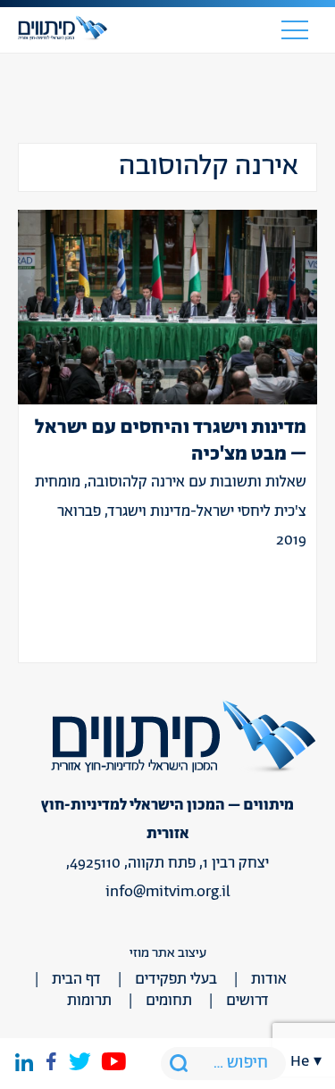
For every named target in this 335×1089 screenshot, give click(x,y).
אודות (269, 979)
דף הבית (76, 979)
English (306, 164)
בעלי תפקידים (176, 979)
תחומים (169, 1000)
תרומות (89, 1000)
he (299, 1061)
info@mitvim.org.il (167, 891)
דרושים (247, 1000)
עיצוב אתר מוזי (168, 953)
